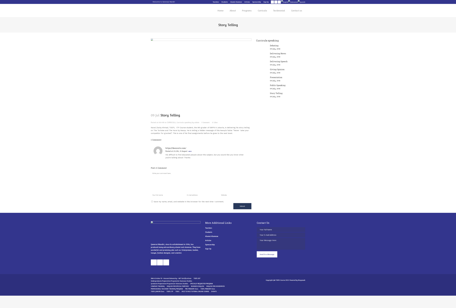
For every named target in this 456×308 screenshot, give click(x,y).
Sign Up (266, 2)
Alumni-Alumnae (236, 2)
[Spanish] (301, 2)
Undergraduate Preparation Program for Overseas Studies (171, 281)
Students (224, 2)
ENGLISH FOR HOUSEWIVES (215, 286)
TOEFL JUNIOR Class (157, 291)
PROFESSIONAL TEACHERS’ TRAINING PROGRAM (167, 289)
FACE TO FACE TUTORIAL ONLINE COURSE (195, 291)
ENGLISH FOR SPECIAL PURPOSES (178, 286)
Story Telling (276, 93)
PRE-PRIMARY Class (191, 289)
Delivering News (278, 53)
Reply (190, 151)
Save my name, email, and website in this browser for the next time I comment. (189, 202)
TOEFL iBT (197, 278)
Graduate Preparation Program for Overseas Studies (169, 283)
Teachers (216, 2)
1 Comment (205, 122)
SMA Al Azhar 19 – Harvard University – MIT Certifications (171, 278)
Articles (247, 2)
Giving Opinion (277, 69)
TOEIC (177, 291)
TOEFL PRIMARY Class (207, 289)
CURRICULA (171, 122)
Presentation (276, 77)
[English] (284, 2)
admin (196, 122)
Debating (274, 45)
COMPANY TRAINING (158, 286)
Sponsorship (256, 2)
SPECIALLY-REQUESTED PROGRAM (201, 283)
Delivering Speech (278, 61)
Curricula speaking (184, 122)
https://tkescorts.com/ (175, 148)
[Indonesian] (293, 2)
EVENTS (214, 291)
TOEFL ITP (169, 291)
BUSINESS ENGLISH (197, 286)
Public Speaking (277, 85)
